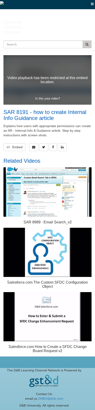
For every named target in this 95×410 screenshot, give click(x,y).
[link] (43, 147)
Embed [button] (17, 147)
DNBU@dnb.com (50, 398)
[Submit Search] (87, 44)
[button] (33, 147)
